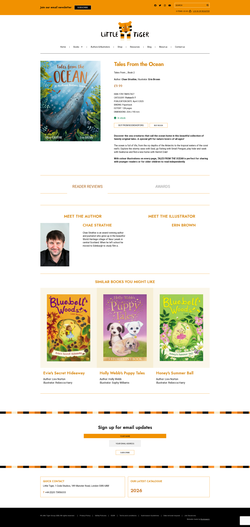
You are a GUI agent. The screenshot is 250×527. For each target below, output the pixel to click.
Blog (149, 47)
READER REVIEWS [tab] (87, 186)
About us (163, 47)
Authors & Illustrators (100, 47)
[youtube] (169, 4)
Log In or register (201, 11)
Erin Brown (154, 79)
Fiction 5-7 (130, 98)
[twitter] (160, 4)
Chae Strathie (129, 79)
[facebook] (155, 4)
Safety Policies (100, 516)
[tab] (128, 183)
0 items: (182, 11)
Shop (120, 47)
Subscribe (82, 7)
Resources (135, 47)
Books (76, 47)
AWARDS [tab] (162, 186)
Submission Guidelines (150, 516)
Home (63, 47)
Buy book (158, 125)
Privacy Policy (85, 516)
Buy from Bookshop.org (131, 125)
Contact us (180, 47)
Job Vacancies (190, 516)
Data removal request (171, 516)
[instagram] (165, 4)
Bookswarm (205, 519)
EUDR (113, 516)
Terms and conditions (128, 516)
